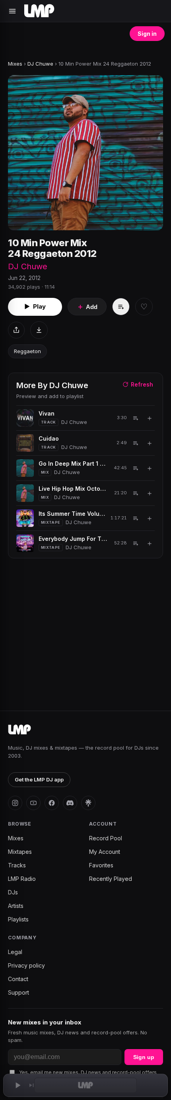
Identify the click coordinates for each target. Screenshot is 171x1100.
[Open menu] (12, 11)
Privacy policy (26, 965)
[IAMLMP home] (19, 730)
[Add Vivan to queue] (135, 418)
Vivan (46, 413)
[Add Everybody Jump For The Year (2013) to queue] (135, 543)
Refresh (142, 384)
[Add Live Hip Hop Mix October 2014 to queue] (135, 493)
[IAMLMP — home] (39, 11)
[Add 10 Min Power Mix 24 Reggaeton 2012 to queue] (121, 306)
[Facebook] (52, 803)
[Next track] (32, 1085)
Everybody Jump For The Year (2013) (74, 538)
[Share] (16, 330)
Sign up (143, 1057)
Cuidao (49, 438)
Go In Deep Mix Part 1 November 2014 (73, 463)
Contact (18, 979)
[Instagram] (15, 803)
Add (87, 307)
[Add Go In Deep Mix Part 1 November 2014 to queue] (135, 468)
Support (18, 992)
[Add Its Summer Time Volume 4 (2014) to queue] (135, 518)
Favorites (101, 865)
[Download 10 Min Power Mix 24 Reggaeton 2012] (39, 330)
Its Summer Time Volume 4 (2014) (72, 513)
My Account (104, 851)
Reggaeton (27, 351)
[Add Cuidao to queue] (135, 443)
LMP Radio (22, 878)
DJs (13, 892)
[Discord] (70, 803)
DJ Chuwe (40, 63)
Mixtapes (20, 851)
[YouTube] (33, 803)
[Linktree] (88, 803)
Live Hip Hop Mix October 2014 (74, 488)
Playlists (18, 919)
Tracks (17, 865)
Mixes (15, 63)
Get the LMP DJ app (39, 779)
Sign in (147, 33)
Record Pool (105, 838)
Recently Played (110, 878)
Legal (15, 951)
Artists (15, 905)
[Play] (17, 1085)
